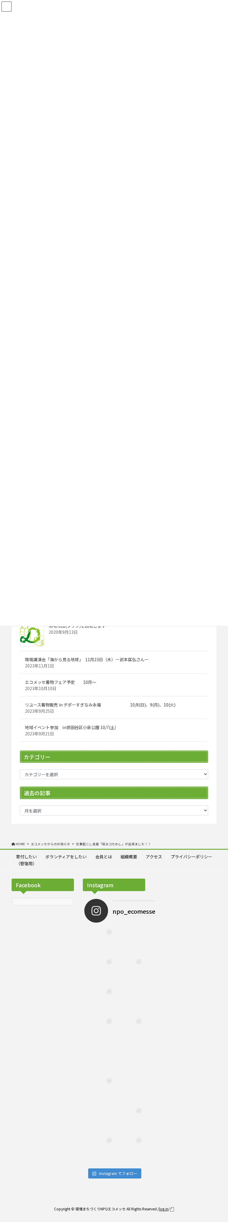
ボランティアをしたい (66, 857)
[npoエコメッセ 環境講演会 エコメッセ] (128, 942)
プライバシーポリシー (191, 857)
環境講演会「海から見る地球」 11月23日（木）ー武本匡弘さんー (87, 659)
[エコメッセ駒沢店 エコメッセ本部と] (99, 1001)
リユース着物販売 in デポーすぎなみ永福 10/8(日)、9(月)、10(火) (100, 705)
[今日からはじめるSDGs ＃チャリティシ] (99, 1120)
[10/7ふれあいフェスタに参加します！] (99, 1031)
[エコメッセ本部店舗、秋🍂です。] (128, 1031)
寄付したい (26, 857)
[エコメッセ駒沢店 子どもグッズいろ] (128, 971)
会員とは (103, 857)
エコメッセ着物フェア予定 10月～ (60, 682)
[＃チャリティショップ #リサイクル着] (128, 1091)
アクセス (154, 857)
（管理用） (26, 863)
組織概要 (129, 857)
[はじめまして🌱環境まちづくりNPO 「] (128, 1150)
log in (163, 1208)
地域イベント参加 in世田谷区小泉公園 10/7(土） (72, 727)
